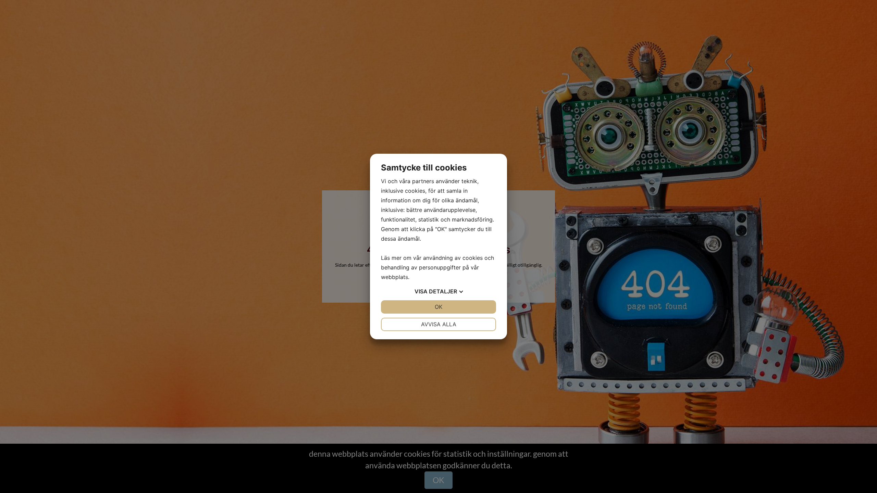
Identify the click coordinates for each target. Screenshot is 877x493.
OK (438, 306)
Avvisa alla (438, 324)
